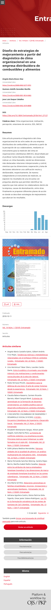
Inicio (4, 41)
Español (7, 580)
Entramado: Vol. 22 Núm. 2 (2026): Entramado (26, 379)
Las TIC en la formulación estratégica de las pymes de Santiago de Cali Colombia (27, 501)
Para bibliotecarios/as (26, 558)
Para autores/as (25, 552)
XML (18, 304)
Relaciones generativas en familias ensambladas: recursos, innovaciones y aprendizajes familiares (27, 486)
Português (8, 584)
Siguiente (42, 513)
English (7, 576)
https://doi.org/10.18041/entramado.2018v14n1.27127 (25, 115)
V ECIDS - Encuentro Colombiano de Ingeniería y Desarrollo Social (28, 420)
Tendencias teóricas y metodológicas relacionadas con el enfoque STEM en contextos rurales (27, 358)
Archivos (13, 41)
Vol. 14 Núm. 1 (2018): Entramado (31, 41)
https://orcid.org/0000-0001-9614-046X (16, 95)
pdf (7, 304)
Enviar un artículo (25, 527)
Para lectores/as (25, 546)
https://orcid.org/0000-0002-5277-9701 (16, 85)
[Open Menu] (2, 2)
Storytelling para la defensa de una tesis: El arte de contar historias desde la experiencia (27, 386)
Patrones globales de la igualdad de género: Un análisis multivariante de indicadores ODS (26, 451)
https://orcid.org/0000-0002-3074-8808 (16, 105)
